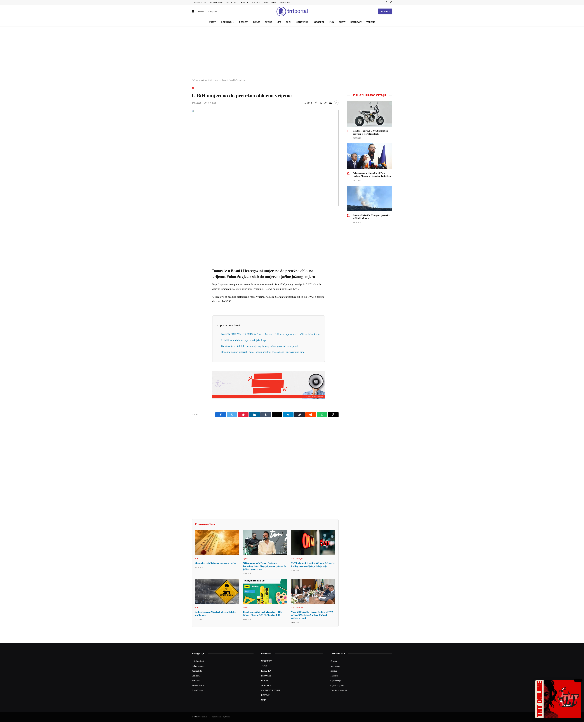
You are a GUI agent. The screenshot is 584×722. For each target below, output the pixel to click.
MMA (263, 700)
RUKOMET (266, 675)
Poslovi (243, 22)
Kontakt (385, 11)
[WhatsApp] (194, 277)
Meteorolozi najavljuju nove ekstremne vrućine (215, 563)
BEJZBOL (265, 695)
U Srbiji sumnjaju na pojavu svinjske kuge (244, 340)
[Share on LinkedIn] (330, 102)
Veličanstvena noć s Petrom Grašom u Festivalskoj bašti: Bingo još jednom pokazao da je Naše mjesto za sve (264, 566)
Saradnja (334, 675)
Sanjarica (244, 2)
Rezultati (356, 22)
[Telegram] (194, 270)
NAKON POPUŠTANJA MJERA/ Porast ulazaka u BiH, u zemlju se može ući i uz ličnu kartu (270, 334)
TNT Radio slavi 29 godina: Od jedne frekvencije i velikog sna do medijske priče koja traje (312, 565)
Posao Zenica (285, 2)
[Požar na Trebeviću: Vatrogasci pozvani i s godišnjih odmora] (369, 198)
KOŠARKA (266, 670)
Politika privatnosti (338, 690)
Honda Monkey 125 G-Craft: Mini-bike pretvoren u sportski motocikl (370, 132)
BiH (193, 88)
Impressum (335, 665)
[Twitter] (194, 228)
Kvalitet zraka (270, 2)
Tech (289, 22)
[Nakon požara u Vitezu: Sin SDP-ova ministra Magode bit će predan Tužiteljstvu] (369, 156)
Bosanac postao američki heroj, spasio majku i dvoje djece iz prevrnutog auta (262, 352)
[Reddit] (194, 263)
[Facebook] (194, 221)
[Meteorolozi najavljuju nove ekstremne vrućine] (217, 542)
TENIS (264, 665)
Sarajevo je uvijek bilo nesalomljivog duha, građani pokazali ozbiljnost (259, 346)
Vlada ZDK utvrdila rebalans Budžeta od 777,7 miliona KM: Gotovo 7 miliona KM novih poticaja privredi (312, 615)
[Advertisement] (292, 52)
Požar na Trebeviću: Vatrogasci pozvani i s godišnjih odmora (371, 217)
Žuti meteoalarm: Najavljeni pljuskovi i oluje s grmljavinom (215, 613)
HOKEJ (264, 680)
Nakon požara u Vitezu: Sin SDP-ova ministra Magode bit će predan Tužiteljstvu (372, 174)
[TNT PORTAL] (292, 11)
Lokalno (226, 22)
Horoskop (256, 2)
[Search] (391, 2)
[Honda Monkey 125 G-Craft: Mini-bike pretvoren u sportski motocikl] (369, 114)
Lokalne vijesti (200, 2)
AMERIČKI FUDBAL (271, 690)
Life (279, 22)
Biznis (256, 22)
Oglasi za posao (216, 2)
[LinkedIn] (194, 256)
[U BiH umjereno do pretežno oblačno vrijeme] (265, 158)
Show (342, 22)
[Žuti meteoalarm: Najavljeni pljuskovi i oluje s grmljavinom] (217, 591)
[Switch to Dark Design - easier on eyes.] (386, 2)
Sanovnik (302, 22)
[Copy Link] (325, 102)
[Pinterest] (194, 235)
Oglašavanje (335, 680)
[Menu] (193, 11)
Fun (331, 22)
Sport (268, 22)
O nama (333, 661)
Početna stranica (199, 80)
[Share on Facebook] (316, 102)
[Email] (194, 242)
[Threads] (194, 284)
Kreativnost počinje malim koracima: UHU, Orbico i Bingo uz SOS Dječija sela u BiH (262, 613)
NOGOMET (266, 661)
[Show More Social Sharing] (336, 102)
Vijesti (212, 22)
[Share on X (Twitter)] (320, 102)
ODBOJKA (266, 685)
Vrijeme (370, 22)
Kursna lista (231, 2)
